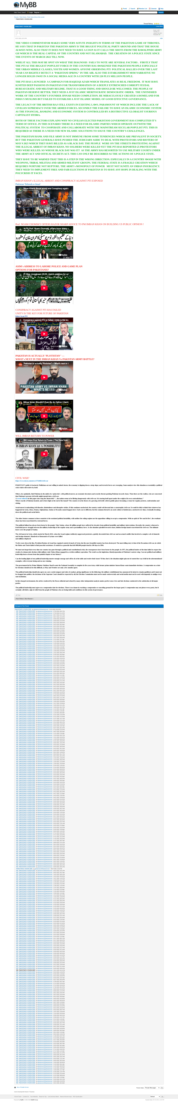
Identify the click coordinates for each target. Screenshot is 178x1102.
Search (133, 8)
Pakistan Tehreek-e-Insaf (27, 184)
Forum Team (17, 1096)
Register (37, 12)
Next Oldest (19, 599)
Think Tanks (22, 17)
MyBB (21, 1099)
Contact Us (26, 1096)
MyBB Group (34, 1099)
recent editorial (22, 498)
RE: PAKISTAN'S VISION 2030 (25, 1017)
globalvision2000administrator (41, 609)
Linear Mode (159, 26)
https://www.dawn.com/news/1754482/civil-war (31, 481)
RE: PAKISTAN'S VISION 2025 (25, 611)
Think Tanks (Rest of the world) (35, 17)
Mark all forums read (66, 1096)
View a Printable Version (23, 1087)
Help (161, 8)
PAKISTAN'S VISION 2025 (24, 869)
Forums (16, 17)
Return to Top (43, 1096)
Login (31, 12)
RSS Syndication (77, 1096)
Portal (125, 8)
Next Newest (28, 599)
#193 (161, 38)
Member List (143, 8)
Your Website (34, 1096)
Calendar (154, 8)
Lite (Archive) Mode (53, 1096)
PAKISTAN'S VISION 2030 (23, 609)
